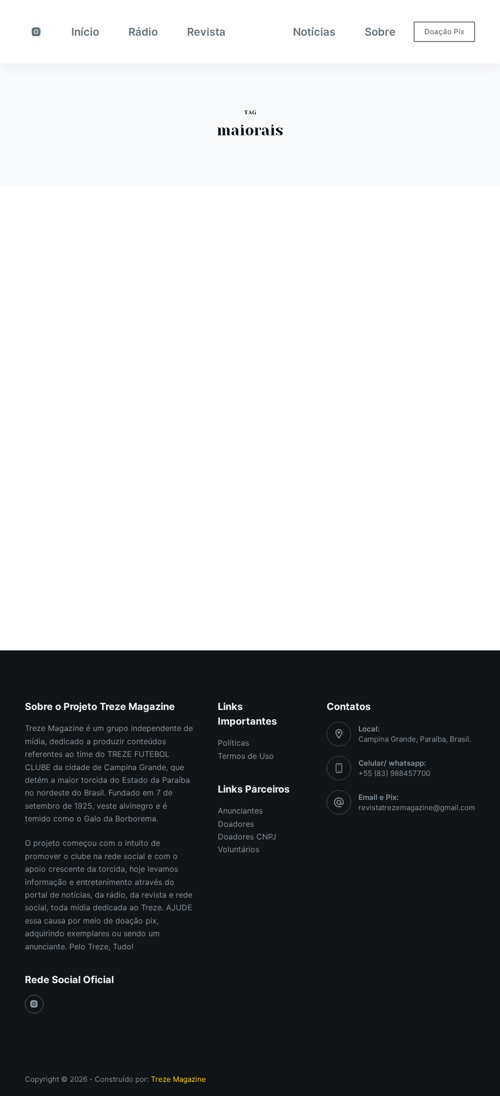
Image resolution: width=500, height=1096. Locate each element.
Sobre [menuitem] (380, 31)
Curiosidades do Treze (77, 283)
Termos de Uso (246, 756)
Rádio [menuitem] (143, 31)
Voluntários (238, 849)
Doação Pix (444, 31)
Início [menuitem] (85, 31)
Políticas (233, 743)
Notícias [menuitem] (314, 31)
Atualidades (215, 283)
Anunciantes (240, 811)
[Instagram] (36, 32)
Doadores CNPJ (247, 836)
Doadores (236, 824)
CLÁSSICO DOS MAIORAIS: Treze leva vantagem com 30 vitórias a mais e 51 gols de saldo (93, 337)
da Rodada (258, 283)
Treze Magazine (178, 1079)
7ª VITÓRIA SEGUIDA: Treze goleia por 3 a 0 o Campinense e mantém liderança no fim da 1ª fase (249, 327)
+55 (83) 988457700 (394, 773)
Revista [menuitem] (206, 31)
